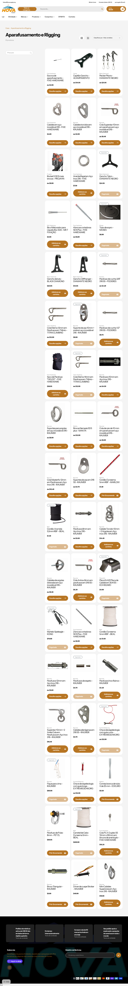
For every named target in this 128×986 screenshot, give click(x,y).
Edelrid (101, 781)
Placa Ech (102, 578)
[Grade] (81, 37)
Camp (75, 73)
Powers (101, 277)
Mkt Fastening (51, 225)
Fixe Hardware (51, 73)
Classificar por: (98, 38)
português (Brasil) (120, 2)
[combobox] (19, 53)
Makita (75, 426)
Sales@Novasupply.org (9, 2)
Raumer (75, 122)
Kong (48, 629)
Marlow (101, 477)
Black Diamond (103, 73)
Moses (101, 225)
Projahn (49, 174)
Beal (48, 527)
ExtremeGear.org (104, 728)
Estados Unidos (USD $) (105, 2)
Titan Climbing (51, 325)
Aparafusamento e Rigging (21, 28)
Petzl (48, 830)
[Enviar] (118, 955)
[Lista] (88, 37)
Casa (7, 28)
